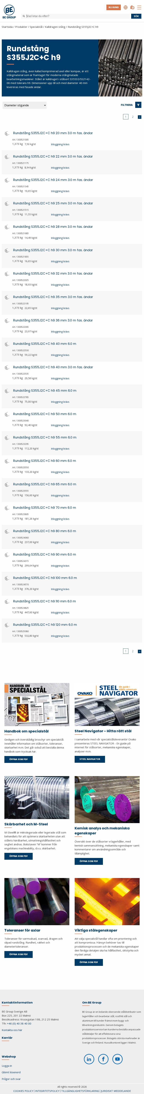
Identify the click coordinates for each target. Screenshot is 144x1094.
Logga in (7, 1065)
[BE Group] (9, 12)
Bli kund (114, 7)
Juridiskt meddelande (116, 1091)
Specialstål (36, 27)
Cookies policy (23, 1091)
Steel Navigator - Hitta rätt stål (103, 731)
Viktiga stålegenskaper (96, 930)
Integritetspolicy (47, 1091)
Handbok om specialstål (26, 731)
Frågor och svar (11, 1079)
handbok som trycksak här (20, 751)
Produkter (21, 27)
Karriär (7, 1038)
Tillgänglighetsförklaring (80, 1091)
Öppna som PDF (18, 759)
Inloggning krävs (60, 144)
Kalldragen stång (55, 27)
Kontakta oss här (12, 1030)
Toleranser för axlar (22, 930)
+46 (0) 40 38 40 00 (19, 1023)
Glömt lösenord (11, 1072)
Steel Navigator (90, 759)
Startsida (7, 27)
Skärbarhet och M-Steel (26, 824)
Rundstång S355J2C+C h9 (83, 27)
